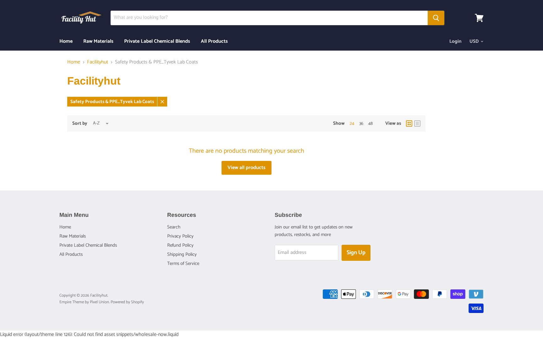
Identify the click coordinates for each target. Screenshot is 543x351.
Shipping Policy (182, 254)
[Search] (436, 18)
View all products (247, 167)
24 (352, 123)
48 (370, 123)
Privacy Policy (180, 236)
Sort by (79, 123)
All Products (214, 41)
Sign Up (356, 252)
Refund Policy (180, 245)
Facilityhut (97, 62)
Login (455, 41)
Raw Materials (98, 41)
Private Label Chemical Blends (157, 41)
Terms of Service (183, 263)
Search (173, 227)
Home (66, 41)
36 (361, 123)
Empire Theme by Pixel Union (84, 302)
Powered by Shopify (127, 302)
